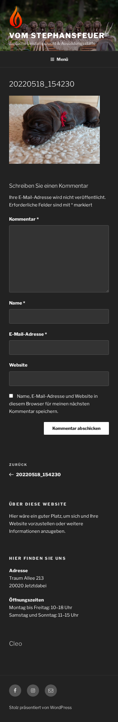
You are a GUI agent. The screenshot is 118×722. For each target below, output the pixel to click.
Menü (62, 59)
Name (17, 303)
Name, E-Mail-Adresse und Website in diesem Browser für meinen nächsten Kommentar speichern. (53, 404)
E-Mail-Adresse (28, 334)
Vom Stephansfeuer (57, 35)
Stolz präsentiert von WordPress (40, 707)
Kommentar (24, 219)
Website (18, 365)
